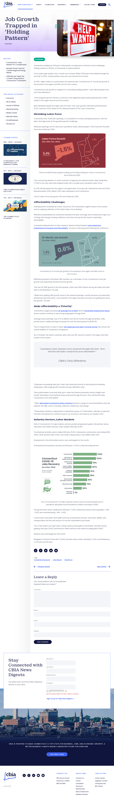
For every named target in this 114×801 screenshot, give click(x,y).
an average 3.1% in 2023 (68, 311)
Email (36, 621)
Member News (12, 116)
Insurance (61, 5)
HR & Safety (11, 102)
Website (36, 631)
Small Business (12, 120)
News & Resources (24, 5)
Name (36, 610)
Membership (74, 5)
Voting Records (100, 783)
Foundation (49, 5)
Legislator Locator (101, 781)
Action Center (100, 778)
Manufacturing (12, 109)
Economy (10, 98)
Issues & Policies (12, 105)
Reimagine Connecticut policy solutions (56, 403)
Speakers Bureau (82, 794)
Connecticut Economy (42, 560)
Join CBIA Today (57, 754)
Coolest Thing (89, 5)
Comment (37, 590)
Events (38, 5)
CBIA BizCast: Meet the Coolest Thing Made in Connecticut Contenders (16, 78)
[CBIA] (8, 5)
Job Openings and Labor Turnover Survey (81, 327)
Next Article (101, 567)
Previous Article (44, 567)
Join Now (102, 4)
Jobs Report (57, 560)
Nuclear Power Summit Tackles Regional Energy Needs (16, 70)
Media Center (11, 113)
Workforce (68, 560)
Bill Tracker (99, 786)
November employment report (97, 311)
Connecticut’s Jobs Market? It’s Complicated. (16, 63)
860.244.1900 (60, 783)
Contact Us (80, 778)
